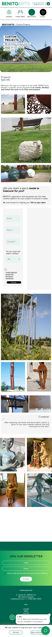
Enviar (14, 282)
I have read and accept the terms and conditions (11, 275)
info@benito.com (38, 4)
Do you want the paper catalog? (13, 252)
